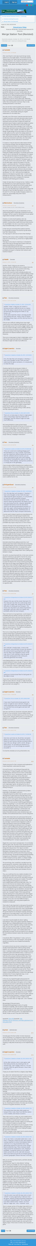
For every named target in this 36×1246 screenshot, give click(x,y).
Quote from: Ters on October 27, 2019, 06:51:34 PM (17, 413)
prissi (6, 1030)
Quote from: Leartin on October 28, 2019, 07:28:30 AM (18, 449)
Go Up (3, 1230)
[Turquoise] (32, 5)
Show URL (11, 1019)
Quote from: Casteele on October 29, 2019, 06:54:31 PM (18, 1058)
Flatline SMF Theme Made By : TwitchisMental (18, 1244)
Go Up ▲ (24, 1240)
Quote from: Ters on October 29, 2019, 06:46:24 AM (17, 698)
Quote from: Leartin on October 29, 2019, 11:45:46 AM (18, 734)
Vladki (6, 259)
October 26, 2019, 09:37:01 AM (9, 205)
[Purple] (31, 5)
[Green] (30, 5)
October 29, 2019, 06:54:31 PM (9, 761)
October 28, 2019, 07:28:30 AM (9, 351)
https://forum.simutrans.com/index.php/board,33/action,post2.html (18, 1021)
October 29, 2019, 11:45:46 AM (9, 694)
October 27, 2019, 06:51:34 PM (9, 300)
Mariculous (8, 203)
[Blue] (28, 5)
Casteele (7, 50)
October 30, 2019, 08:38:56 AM (9, 1054)
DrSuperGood (8, 485)
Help (11, 1240)
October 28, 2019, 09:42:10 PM (9, 487)
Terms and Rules (17, 1240)
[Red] (27, 5)
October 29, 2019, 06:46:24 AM (9, 593)
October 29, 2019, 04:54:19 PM (9, 730)
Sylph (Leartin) (9, 348)
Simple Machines (22, 1242)
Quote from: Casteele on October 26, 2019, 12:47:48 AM (18, 355)
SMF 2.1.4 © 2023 (14, 1242)
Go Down (3, 45)
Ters (5, 298)
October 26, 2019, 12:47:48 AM (9, 52)
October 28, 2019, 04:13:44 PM (9, 445)
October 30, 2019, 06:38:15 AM (9, 1032)
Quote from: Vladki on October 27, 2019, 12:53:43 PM (17, 304)
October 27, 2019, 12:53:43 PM (9, 262)
